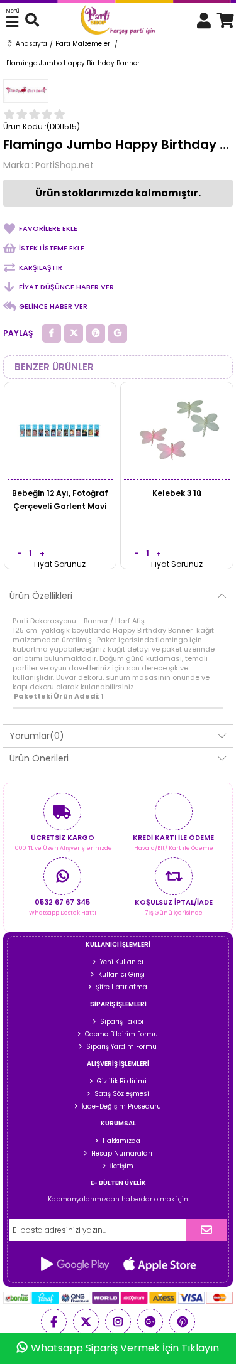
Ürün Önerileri (39, 758)
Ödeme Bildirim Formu (121, 1034)
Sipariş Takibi (121, 1021)
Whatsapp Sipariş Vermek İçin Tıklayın (125, 1348)
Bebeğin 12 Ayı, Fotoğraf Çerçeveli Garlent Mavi (60, 499)
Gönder (206, 1230)
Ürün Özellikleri (40, 595)
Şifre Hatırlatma (121, 987)
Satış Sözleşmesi (121, 1093)
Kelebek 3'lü (176, 493)
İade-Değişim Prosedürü (121, 1106)
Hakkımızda (121, 1140)
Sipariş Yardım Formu (121, 1046)
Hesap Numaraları (121, 1153)
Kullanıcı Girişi (121, 974)
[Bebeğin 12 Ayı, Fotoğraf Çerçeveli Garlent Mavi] (60, 430)
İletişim (121, 1166)
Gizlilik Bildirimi (122, 1081)
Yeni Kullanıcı (121, 962)
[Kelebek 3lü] (177, 430)
